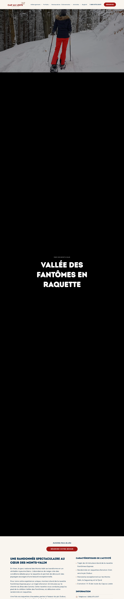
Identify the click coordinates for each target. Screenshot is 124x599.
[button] (110, 5)
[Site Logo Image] (16, 4)
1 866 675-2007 (95, 4)
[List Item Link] (94, 597)
